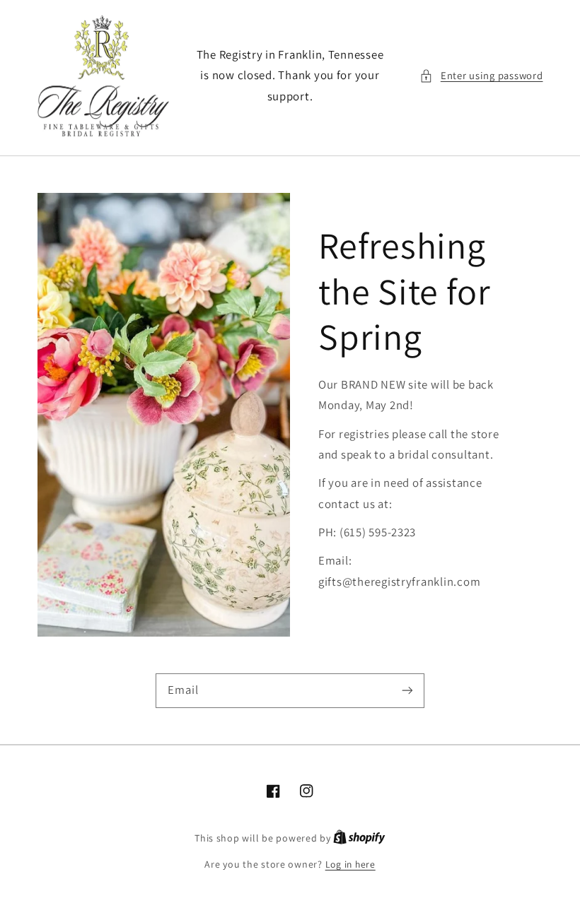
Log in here (350, 864)
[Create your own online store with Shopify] (359, 838)
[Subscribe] (407, 690)
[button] (481, 75)
